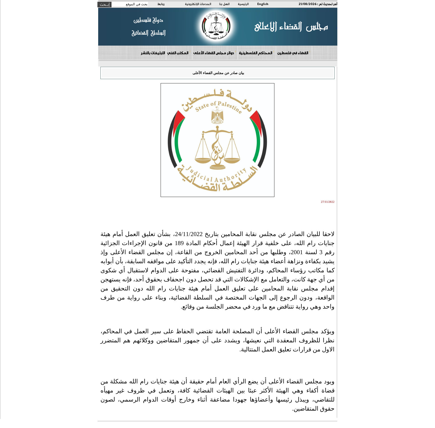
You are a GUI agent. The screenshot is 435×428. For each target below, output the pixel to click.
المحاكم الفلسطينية (255, 52)
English (262, 4)
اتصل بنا (224, 4)
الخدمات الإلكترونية (198, 4)
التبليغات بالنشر (153, 52)
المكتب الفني (177, 52)
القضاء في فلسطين (292, 52)
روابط (161, 4)
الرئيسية (243, 4)
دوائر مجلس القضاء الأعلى (213, 52)
